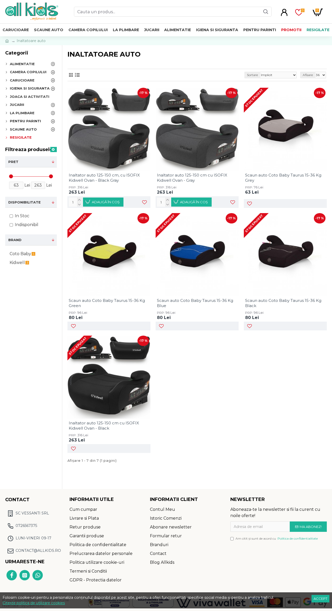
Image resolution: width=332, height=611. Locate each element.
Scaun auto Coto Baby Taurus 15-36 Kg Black (283, 303)
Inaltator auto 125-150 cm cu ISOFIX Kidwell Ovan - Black (104, 425)
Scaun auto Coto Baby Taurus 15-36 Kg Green (107, 303)
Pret (13, 162)
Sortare (252, 75)
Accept (320, 598)
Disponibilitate (24, 202)
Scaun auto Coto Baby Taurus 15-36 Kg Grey (283, 178)
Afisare (308, 75)
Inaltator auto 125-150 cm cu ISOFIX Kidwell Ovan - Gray (192, 178)
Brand (15, 240)
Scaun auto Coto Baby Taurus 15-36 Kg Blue (195, 303)
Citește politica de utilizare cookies (34, 603)
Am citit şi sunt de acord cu (277, 538)
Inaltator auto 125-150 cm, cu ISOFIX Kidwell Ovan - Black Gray (104, 178)
